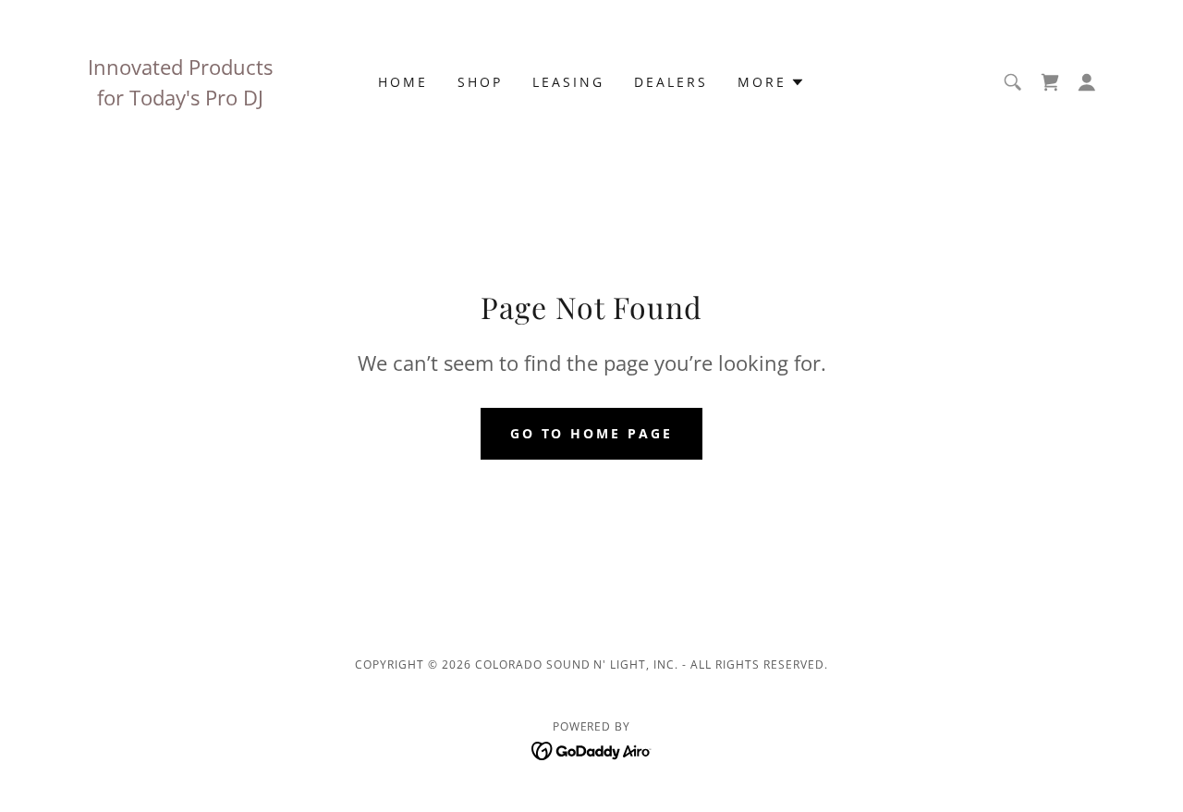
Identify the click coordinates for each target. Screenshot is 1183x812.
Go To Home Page (592, 433)
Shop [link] (480, 82)
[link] (591, 749)
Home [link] (403, 82)
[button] (771, 82)
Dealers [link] (671, 82)
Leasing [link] (568, 82)
